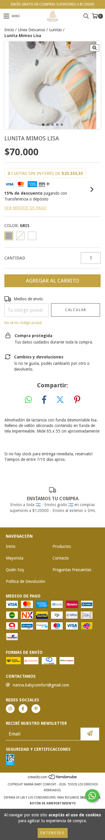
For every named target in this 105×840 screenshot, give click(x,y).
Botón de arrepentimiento (53, 803)
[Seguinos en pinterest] (36, 708)
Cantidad (14, 258)
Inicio (9, 29)
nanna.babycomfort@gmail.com (41, 685)
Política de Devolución (25, 581)
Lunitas (55, 29)
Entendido (53, 833)
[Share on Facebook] (44, 400)
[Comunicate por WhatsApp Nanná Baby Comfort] (92, 795)
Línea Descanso (31, 29)
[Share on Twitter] (60, 400)
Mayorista (14, 558)
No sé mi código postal (23, 323)
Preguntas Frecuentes (71, 569)
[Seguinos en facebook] (23, 708)
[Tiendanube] (52, 778)
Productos (61, 546)
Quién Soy (15, 569)
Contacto (60, 558)
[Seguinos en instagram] (10, 708)
